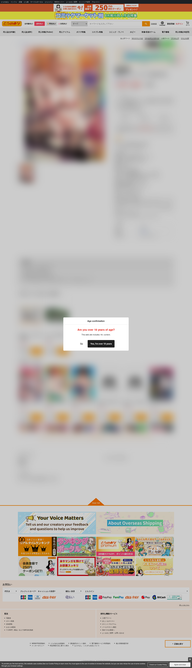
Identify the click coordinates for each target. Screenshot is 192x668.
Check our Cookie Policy (158, 664)
